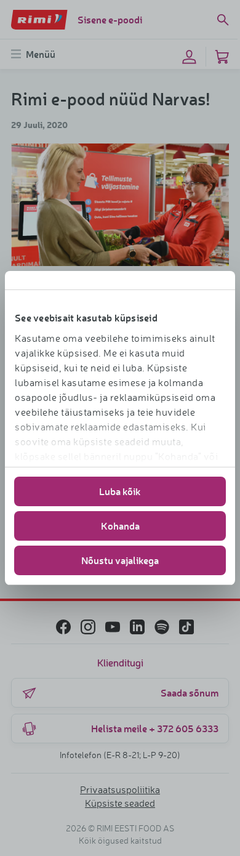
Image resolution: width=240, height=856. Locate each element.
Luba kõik (120, 491)
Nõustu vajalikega (120, 560)
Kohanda (120, 525)
